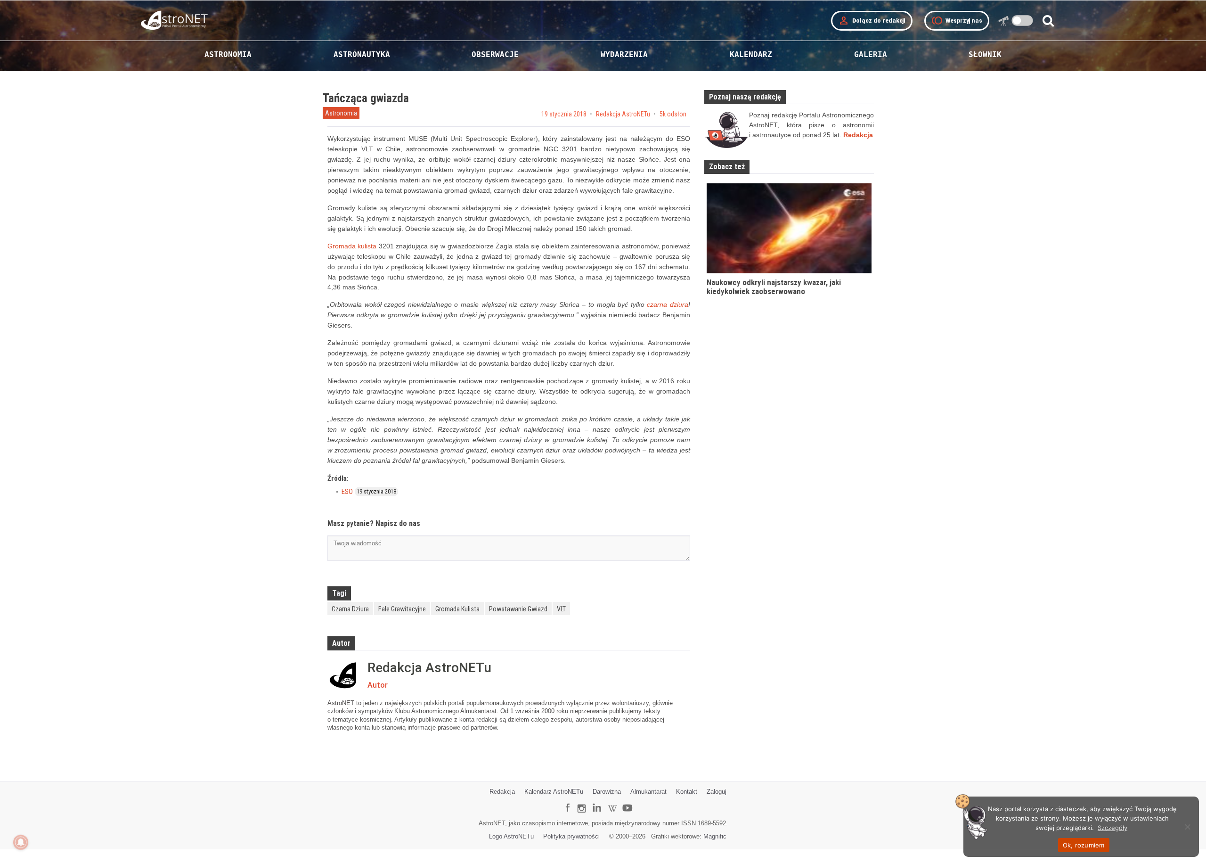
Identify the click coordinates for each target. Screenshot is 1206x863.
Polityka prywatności (571, 836)
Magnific (714, 836)
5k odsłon (673, 114)
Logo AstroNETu (511, 836)
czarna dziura (667, 304)
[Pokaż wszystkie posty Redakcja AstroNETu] (345, 675)
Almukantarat (648, 791)
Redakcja (502, 791)
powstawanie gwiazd (518, 609)
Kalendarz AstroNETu (553, 791)
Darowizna (607, 791)
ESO (347, 491)
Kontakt (686, 791)
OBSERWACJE (495, 54)
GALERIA (870, 54)
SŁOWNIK (985, 54)
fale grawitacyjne (402, 609)
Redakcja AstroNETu (623, 114)
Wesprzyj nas (956, 20)
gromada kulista (457, 609)
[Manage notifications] (20, 842)
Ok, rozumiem (1084, 845)
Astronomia (341, 113)
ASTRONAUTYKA (362, 54)
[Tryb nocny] (1022, 20)
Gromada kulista (351, 246)
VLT (561, 609)
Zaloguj (716, 791)
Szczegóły (1112, 827)
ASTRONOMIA (228, 54)
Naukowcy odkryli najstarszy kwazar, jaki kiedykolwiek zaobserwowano (774, 287)
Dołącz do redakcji (871, 20)
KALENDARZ (751, 54)
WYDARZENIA (624, 54)
